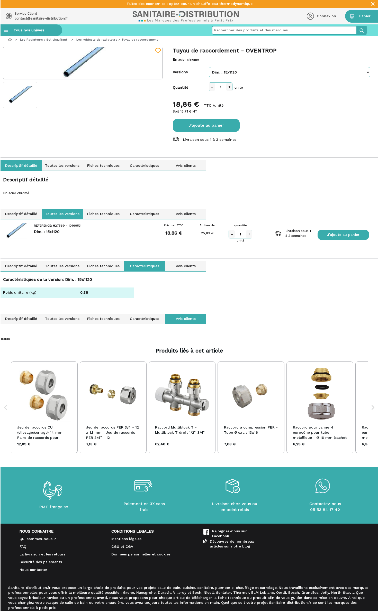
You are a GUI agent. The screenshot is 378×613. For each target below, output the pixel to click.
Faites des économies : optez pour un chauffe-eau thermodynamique (190, 4)
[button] (6, 407)
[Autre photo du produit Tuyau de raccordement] (20, 95)
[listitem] (44, 407)
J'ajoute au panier (206, 125)
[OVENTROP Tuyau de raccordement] (83, 63)
